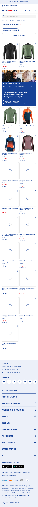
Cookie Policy (26, 472)
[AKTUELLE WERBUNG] (19, 403)
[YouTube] (19, 382)
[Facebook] (9, 382)
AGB (11, 472)
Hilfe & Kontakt (9, 390)
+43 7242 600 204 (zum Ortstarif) (11, 366)
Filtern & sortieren (19, 35)
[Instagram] (4, 382)
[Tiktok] (14, 382)
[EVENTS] (19, 416)
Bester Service (9, 449)
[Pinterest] (25, 382)
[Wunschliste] (30, 10)
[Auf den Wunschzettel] (17, 44)
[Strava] (35, 382)
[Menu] (3, 10)
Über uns (6, 423)
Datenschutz (17, 472)
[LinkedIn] (30, 382)
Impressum (5, 472)
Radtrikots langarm (10, 30)
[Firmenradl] (19, 436)
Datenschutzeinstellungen (9, 475)
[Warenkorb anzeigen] (35, 10)
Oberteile (11, 20)
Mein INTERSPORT (10, 397)
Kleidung (4, 20)
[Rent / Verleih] (19, 442)
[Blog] (19, 455)
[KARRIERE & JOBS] (19, 429)
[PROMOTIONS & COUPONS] (19, 410)
